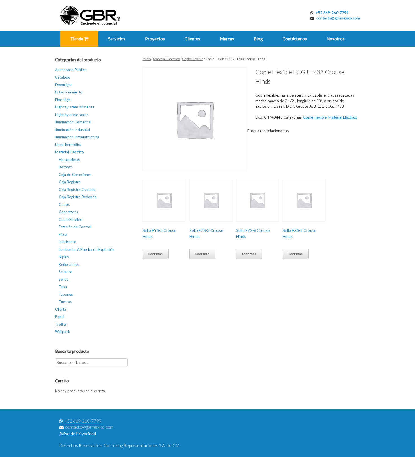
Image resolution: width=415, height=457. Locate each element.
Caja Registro (70, 182)
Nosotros (336, 38)
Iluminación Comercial (73, 122)
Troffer (61, 324)
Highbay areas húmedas (74, 107)
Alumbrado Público (71, 70)
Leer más (155, 254)
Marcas (227, 38)
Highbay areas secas (71, 114)
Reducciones (69, 264)
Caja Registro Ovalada (77, 189)
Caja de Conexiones (75, 174)
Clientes (192, 38)
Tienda (77, 38)
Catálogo (62, 77)
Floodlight (63, 99)
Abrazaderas (69, 159)
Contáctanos (295, 38)
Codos (64, 204)
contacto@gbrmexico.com (338, 18)
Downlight (63, 84)
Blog (258, 38)
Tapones (66, 294)
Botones (66, 167)
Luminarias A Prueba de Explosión (86, 249)
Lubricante (67, 242)
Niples (64, 256)
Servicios (116, 38)
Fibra (63, 234)
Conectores (68, 212)
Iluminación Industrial (72, 129)
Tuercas (65, 301)
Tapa (63, 286)
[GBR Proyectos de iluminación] (90, 15)
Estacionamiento (68, 92)
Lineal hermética (68, 144)
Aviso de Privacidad (77, 433)
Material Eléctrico (166, 59)
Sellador (65, 271)
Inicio (147, 59)
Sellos (63, 279)
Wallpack (62, 331)
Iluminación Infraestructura (77, 137)
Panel (59, 316)
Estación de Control (75, 227)
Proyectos (155, 38)
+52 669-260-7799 (332, 12)
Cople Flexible (192, 59)
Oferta (60, 309)
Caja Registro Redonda (78, 197)
